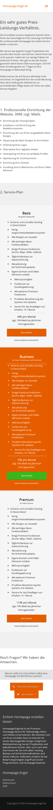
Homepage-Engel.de (15, 6)
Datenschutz (9, 782)
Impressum (8, 779)
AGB (5, 786)
